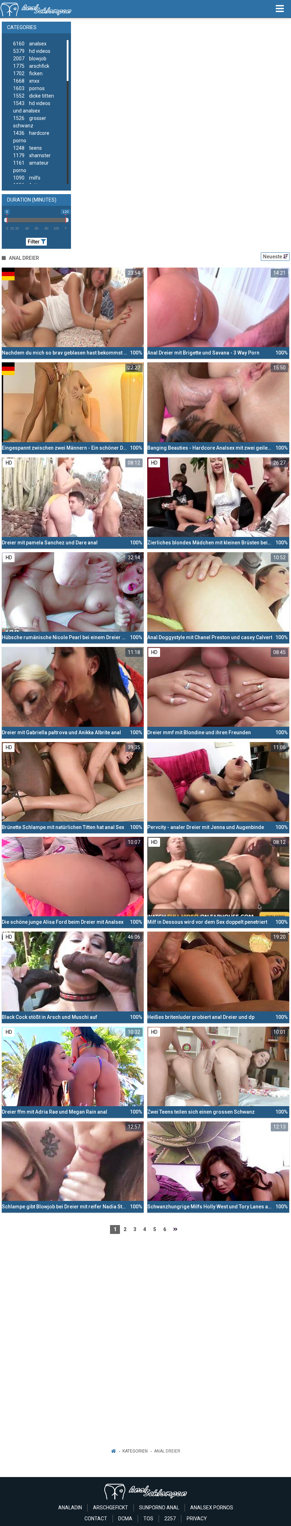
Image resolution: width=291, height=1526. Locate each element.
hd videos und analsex (31, 107)
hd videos (31, 51)
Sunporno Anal (159, 1507)
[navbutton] (279, 9)
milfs (26, 178)
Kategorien (135, 1451)
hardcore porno (31, 136)
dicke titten (33, 96)
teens (27, 148)
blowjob (29, 58)
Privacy (197, 1518)
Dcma (125, 1518)
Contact (95, 1518)
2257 (170, 1518)
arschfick (31, 66)
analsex (29, 43)
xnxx (26, 81)
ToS (148, 1518)
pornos (29, 88)
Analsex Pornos (211, 1507)
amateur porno (31, 166)
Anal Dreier (167, 1451)
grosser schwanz (29, 121)
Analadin (70, 1507)
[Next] (175, 1229)
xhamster (32, 155)
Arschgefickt (110, 1507)
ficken (28, 73)
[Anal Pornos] (36, 9)
